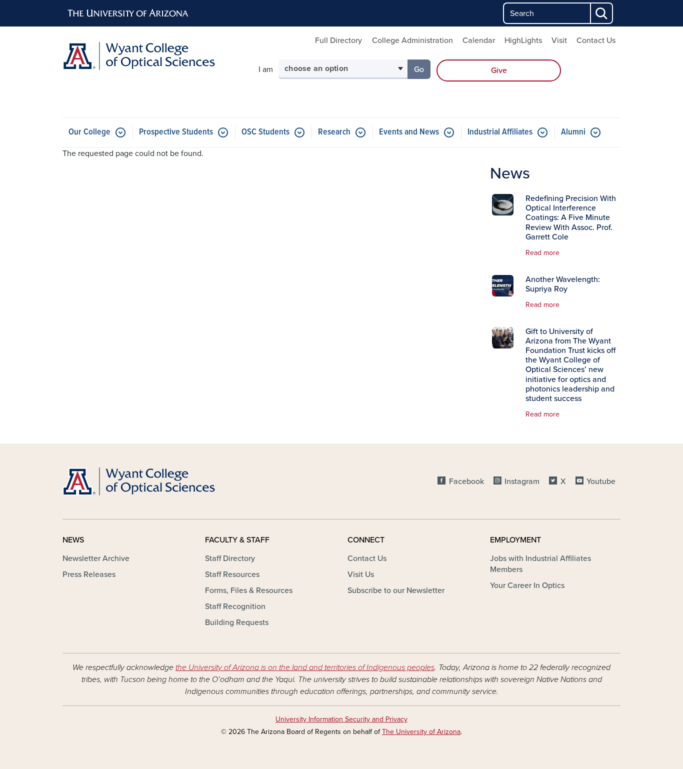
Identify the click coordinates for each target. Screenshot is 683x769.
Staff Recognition (235, 607)
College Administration (412, 41)
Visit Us (361, 575)
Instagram (522, 481)
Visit (559, 41)
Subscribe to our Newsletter (396, 591)
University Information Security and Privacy (342, 719)
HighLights (523, 41)
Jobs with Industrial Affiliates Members (540, 564)
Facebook (466, 481)
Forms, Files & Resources (248, 591)
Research (334, 132)
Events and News (409, 132)
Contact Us (596, 41)
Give (499, 71)
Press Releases (89, 575)
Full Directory (338, 41)
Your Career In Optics (527, 585)
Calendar (478, 41)
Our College (89, 132)
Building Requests (236, 623)
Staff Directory (230, 559)
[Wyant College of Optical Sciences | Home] (151, 56)
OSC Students (266, 132)
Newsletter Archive (96, 559)
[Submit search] (602, 13)
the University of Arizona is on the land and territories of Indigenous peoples (305, 667)
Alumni (573, 132)
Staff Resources (232, 575)
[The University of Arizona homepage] (128, 13)
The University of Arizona (421, 732)
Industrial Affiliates (500, 132)
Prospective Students (176, 132)
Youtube (601, 481)
